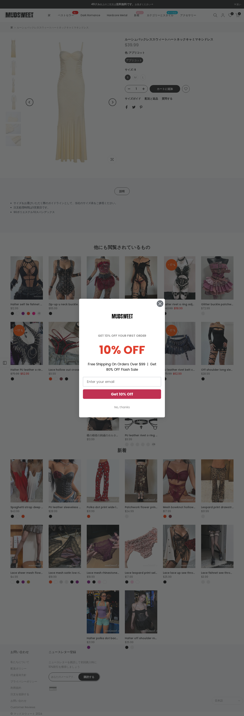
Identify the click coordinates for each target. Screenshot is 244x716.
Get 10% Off (122, 394)
